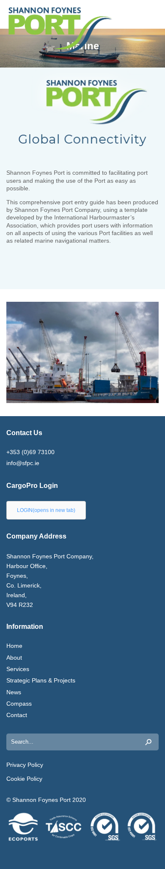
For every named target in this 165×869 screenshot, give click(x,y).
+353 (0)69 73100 (30, 452)
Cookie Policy (24, 778)
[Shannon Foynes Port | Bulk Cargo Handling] (31, 30)
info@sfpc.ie (22, 463)
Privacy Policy (24, 764)
